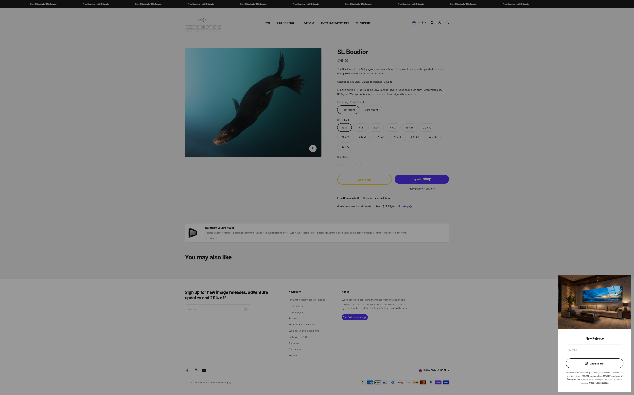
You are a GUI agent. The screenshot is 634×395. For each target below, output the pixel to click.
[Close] (624, 281)
